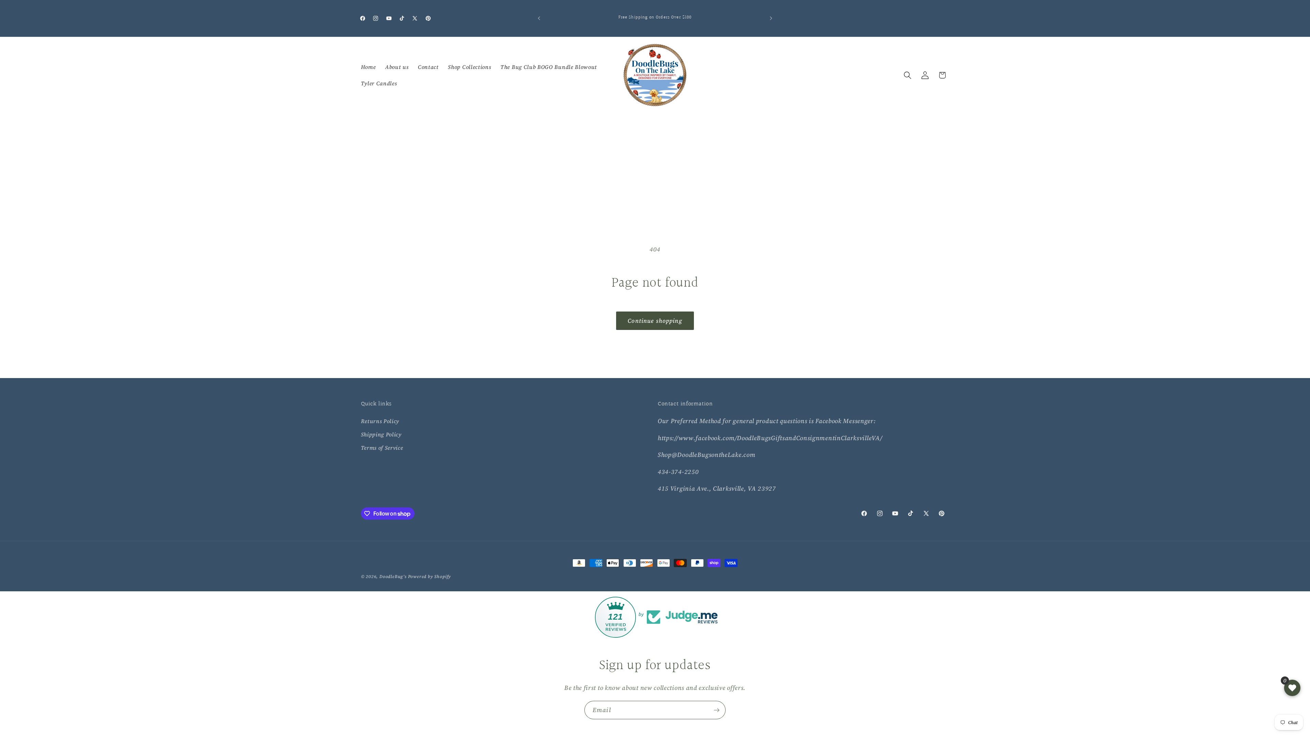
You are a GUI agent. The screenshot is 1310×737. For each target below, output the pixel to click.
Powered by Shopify (429, 576)
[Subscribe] (716, 710)
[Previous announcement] (539, 18)
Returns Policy (380, 421)
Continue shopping (655, 321)
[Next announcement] (770, 18)
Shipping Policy (381, 434)
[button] (907, 75)
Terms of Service (382, 447)
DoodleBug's (393, 576)
